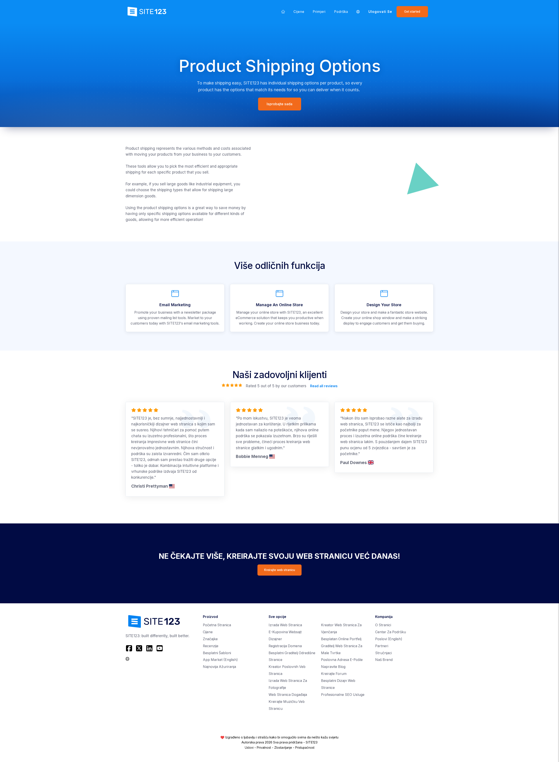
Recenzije (210, 646)
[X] (139, 648)
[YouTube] (159, 648)
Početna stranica (217, 625)
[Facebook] (130, 648)
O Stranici (383, 625)
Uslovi (249, 747)
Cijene (298, 12)
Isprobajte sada (279, 104)
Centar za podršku (390, 632)
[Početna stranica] (283, 11)
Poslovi (388, 639)
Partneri (381, 646)
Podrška (341, 12)
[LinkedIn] (149, 648)
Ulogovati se (380, 12)
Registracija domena (285, 646)
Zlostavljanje (283, 747)
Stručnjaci (383, 653)
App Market (220, 660)
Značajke (210, 639)
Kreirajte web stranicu (279, 570)
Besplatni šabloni (217, 653)
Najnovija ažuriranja (219, 667)
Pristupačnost (304, 747)
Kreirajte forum (334, 674)
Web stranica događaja (288, 695)
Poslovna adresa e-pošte (342, 660)
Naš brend (384, 660)
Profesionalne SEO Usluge (342, 695)
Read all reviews (323, 386)
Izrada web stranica (285, 625)
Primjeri (319, 12)
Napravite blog (333, 667)
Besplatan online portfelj (341, 639)
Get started (412, 11)
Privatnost (264, 747)
